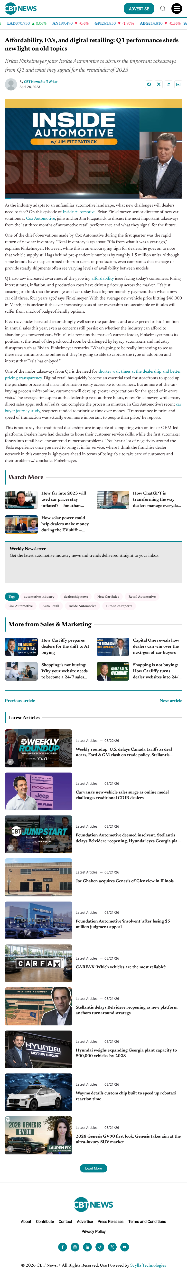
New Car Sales (108, 596)
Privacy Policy (94, 1231)
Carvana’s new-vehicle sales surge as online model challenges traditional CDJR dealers (122, 795)
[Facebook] (149, 84)
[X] (159, 84)
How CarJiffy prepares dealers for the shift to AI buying (65, 646)
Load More (93, 1168)
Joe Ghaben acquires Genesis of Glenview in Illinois (125, 881)
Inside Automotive (79, 212)
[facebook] (62, 1247)
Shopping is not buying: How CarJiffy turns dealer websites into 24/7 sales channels (157, 672)
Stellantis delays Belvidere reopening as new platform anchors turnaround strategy (127, 1010)
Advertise (85, 1221)
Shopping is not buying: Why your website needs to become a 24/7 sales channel (64, 672)
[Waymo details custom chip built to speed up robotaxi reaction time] (38, 1092)
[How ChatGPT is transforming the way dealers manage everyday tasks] (113, 500)
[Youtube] (124, 1247)
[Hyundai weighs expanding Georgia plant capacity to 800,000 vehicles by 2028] (38, 1049)
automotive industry (39, 596)
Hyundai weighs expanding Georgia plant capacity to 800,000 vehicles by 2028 (126, 1053)
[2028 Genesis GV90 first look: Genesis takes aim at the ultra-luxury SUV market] (38, 1135)
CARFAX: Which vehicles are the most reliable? (121, 967)
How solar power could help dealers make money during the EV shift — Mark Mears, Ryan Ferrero (65, 525)
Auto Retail (50, 606)
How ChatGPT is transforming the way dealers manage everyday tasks (156, 500)
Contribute (45, 1221)
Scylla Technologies (148, 1265)
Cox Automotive (40, 219)
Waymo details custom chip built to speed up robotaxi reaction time (126, 1096)
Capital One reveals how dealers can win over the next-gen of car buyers (156, 646)
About (26, 1221)
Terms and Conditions (147, 1221)
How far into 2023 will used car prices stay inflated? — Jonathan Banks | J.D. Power (63, 500)
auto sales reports (119, 606)
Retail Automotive (142, 596)
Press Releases (110, 1221)
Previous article (20, 701)
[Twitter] (112, 1247)
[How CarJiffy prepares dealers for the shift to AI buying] (21, 647)
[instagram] (75, 1247)
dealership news (76, 596)
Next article (171, 701)
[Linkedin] (168, 84)
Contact (65, 1221)
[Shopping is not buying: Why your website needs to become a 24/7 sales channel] (21, 671)
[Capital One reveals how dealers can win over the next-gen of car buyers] (113, 647)
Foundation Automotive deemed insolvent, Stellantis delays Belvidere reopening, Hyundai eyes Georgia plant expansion (129, 838)
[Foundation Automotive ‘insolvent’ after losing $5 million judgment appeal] (38, 920)
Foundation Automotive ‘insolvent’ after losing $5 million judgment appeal (123, 924)
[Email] (178, 84)
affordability (103, 279)
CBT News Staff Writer (41, 82)
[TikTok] (99, 1247)
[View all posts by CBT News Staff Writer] (12, 84)
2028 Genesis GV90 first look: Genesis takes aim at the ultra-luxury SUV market (128, 1139)
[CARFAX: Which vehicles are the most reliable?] (38, 963)
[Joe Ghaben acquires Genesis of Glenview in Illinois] (38, 877)
